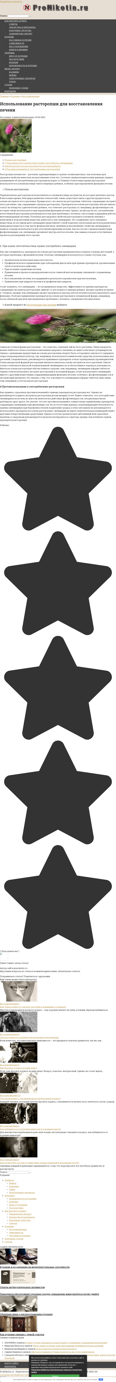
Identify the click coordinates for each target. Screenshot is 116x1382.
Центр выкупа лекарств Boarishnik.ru (56, 1348)
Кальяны (14, 72)
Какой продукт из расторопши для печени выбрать (33, 166)
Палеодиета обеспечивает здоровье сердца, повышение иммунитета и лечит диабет (49, 1293)
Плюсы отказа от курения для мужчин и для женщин (29, 1037)
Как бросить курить (16, 21)
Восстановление (18, 46)
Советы (13, 24)
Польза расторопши (15, 160)
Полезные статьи (18, 88)
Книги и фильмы (18, 50)
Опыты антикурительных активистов (22, 1287)
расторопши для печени (41, 304)
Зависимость (16, 43)
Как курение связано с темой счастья (22, 1334)
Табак (12, 81)
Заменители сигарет (20, 34)
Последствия (16, 59)
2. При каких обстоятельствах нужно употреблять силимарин (39, 163)
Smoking (9, 1180)
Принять (55, 1376)
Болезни (13, 62)
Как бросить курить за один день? (18, 1068)
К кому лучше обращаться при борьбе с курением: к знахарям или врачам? (66, 1342)
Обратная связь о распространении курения (26, 1314)
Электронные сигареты (22, 78)
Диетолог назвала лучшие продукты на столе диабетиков (62, 1352)
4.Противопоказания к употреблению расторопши (32, 169)
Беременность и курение (23, 66)
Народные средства (20, 30)
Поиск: (4, 15)
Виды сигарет (12, 69)
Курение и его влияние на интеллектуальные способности (35, 1266)
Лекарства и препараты (22, 27)
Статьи (8, 85)
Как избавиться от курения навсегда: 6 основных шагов (30, 1129)
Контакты (10, 91)
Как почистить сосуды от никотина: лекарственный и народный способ (39, 1162)
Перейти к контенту (11, 1)
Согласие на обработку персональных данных (25, 1374)
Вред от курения (18, 56)
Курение (9, 37)
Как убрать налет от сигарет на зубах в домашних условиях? (33, 1007)
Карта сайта (11, 1363)
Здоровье (10, 53)
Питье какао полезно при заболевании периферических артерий (68, 1345)
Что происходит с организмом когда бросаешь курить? (30, 1098)
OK (101, 1379)
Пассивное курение (20, 40)
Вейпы (12, 75)
